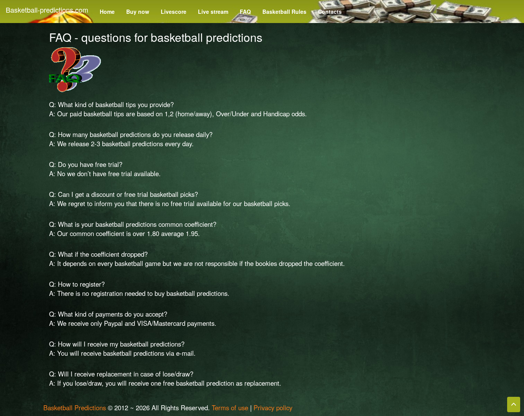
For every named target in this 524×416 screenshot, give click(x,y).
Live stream (213, 11)
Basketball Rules (284, 11)
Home (107, 11)
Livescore (173, 11)
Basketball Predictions (74, 407)
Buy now (137, 11)
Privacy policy (273, 407)
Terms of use (230, 407)
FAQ (245, 11)
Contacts (330, 11)
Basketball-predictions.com (47, 10)
